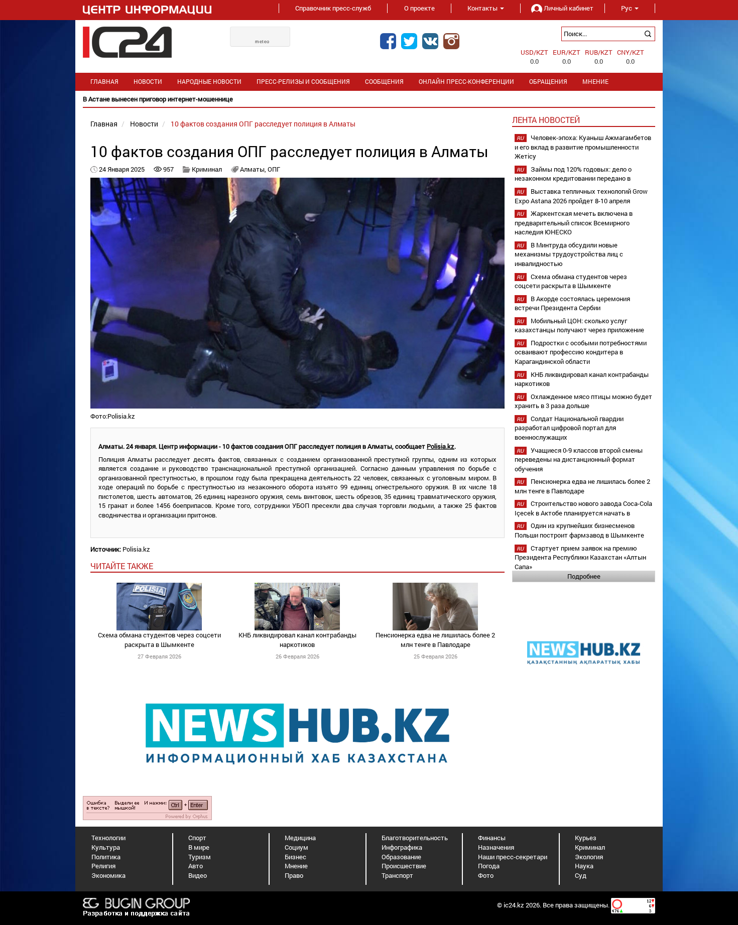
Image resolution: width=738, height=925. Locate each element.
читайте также (121, 566)
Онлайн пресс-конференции (466, 81)
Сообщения (384, 81)
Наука (584, 865)
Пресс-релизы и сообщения (303, 81)
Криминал (207, 169)
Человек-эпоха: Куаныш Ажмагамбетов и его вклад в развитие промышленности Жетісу (583, 147)
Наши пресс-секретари (512, 856)
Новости (148, 81)
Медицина (300, 837)
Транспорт (397, 875)
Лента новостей (546, 119)
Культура (105, 847)
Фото (486, 875)
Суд (580, 875)
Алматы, (254, 169)
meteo (262, 41)
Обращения (548, 81)
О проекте (419, 8)
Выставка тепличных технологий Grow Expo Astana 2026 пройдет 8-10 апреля (581, 196)
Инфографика (402, 847)
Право (294, 875)
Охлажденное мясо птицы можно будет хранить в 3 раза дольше (583, 401)
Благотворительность (415, 837)
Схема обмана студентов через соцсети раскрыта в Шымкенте (159, 639)
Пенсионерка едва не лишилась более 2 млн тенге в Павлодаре (435, 639)
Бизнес (295, 856)
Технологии (108, 837)
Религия (103, 865)
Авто (195, 865)
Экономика (108, 875)
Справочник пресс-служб (333, 8)
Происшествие (404, 865)
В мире (198, 847)
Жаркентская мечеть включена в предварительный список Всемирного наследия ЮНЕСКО (574, 222)
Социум (296, 847)
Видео (197, 875)
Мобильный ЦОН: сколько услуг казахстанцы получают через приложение (579, 325)
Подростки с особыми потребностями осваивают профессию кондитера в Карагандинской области (581, 352)
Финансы (492, 837)
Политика (105, 856)
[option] (369, 99)
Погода (489, 865)
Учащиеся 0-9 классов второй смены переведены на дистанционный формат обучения (579, 459)
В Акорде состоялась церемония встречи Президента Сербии (572, 303)
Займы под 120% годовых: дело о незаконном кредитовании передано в (573, 174)
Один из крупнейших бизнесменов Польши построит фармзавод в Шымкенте (579, 530)
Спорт (197, 837)
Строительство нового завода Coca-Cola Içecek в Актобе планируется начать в (583, 508)
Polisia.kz (440, 446)
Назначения (496, 847)
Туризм (199, 856)
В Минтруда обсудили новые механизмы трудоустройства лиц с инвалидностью (569, 254)
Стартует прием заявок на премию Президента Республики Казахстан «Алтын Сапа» (580, 557)
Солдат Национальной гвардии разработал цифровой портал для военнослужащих (569, 428)
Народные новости (209, 81)
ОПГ (274, 169)
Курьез (585, 837)
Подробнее (583, 576)
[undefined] (147, 807)
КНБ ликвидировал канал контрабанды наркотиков (297, 639)
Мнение (595, 81)
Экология (589, 856)
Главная (104, 81)
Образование (401, 856)
